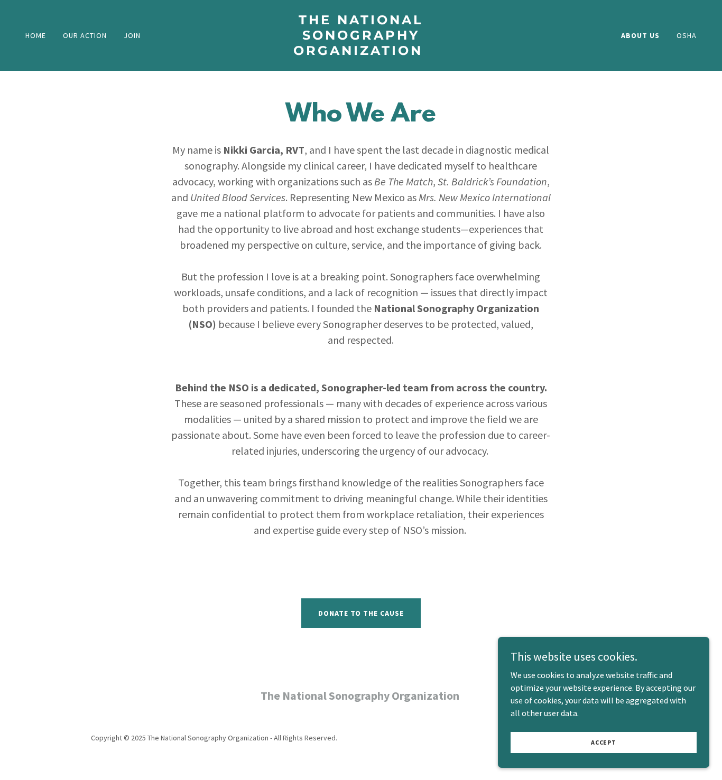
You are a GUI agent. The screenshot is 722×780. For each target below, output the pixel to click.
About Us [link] (640, 35)
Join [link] (132, 35)
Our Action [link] (85, 35)
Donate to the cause (361, 613)
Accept (603, 742)
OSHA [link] (687, 35)
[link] (361, 51)
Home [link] (35, 35)
